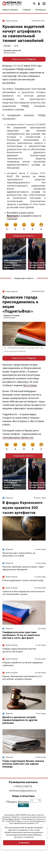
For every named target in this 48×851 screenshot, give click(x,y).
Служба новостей (12, 50)
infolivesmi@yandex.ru (23, 790)
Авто (16, 46)
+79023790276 (22, 786)
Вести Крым (30, 385)
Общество (9, 498)
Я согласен (24, 843)
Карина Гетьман (12, 315)
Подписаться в (24, 59)
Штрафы (7, 46)
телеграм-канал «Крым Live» (18, 437)
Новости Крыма (12, 21)
